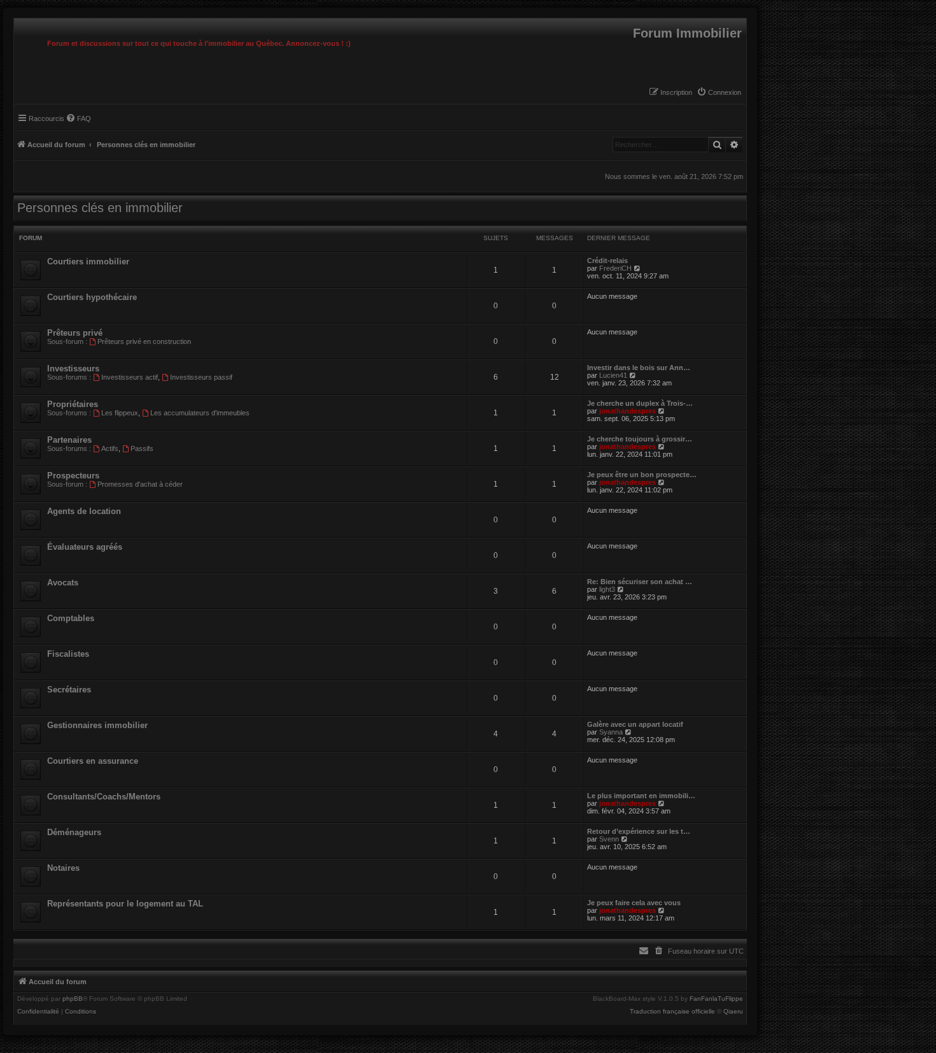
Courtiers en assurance (92, 761)
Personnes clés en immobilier (100, 208)
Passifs (142, 448)
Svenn (609, 839)
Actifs (109, 448)
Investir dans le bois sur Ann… (638, 367)
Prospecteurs (73, 475)
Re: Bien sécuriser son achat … (639, 581)
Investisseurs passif (201, 377)
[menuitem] (719, 92)
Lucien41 (613, 375)
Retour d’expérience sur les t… (638, 831)
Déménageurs (74, 832)
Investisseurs (73, 368)
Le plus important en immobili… (641, 795)
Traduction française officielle (672, 1011)
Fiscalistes (68, 654)
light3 (607, 589)
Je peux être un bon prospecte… (642, 474)
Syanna (611, 732)
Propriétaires (72, 404)
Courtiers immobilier (88, 261)
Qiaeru (733, 1011)
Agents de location (84, 511)
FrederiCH (615, 268)
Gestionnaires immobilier (97, 725)
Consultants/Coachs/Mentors (103, 796)
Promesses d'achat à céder (140, 484)
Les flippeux (119, 413)
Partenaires (69, 440)
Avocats (62, 582)
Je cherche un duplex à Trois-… (640, 403)
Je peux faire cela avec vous (634, 902)
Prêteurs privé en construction (144, 341)
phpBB (72, 999)
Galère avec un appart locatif (635, 724)
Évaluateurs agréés (84, 547)
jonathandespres (627, 411)
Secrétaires (69, 689)
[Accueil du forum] (17, 21)
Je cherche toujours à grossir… (639, 439)
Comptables (70, 618)
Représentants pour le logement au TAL (125, 903)
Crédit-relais (607, 260)
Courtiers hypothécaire (92, 297)
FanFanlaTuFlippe (716, 999)
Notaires (63, 868)
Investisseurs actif (129, 377)
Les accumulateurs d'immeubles (200, 413)
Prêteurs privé (75, 333)
